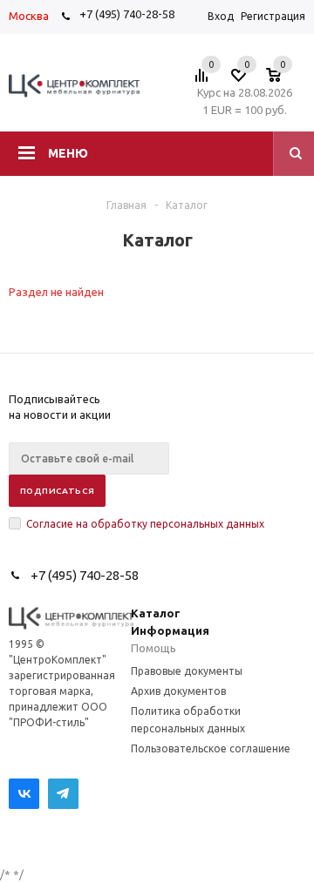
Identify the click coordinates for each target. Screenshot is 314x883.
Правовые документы (186, 671)
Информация (170, 630)
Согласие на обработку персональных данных (145, 523)
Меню (68, 153)
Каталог (156, 613)
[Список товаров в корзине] (282, 80)
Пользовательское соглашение (210, 748)
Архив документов (178, 691)
